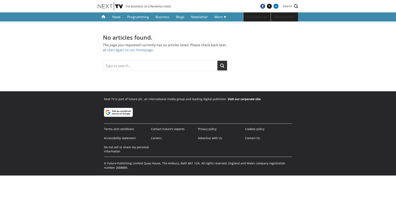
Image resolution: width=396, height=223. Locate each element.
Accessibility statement (120, 138)
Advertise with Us (210, 138)
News (116, 17)
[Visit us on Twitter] (269, 6)
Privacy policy (207, 129)
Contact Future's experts (168, 129)
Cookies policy (254, 129)
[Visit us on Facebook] (262, 6)
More (219, 17)
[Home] (103, 16)
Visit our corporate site (244, 99)
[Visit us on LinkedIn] (275, 6)
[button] (290, 6)
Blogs (180, 17)
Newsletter (199, 17)
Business (162, 17)
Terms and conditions (119, 129)
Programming (138, 17)
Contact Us (252, 138)
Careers (156, 138)
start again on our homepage (130, 50)
